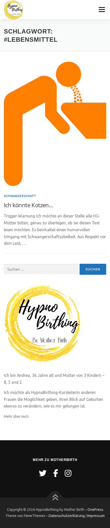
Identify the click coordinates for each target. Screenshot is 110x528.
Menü (101, 9)
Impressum (96, 516)
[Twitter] (43, 473)
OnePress (95, 510)
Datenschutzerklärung (67, 516)
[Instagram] (68, 473)
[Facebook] (55, 473)
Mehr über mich (16, 416)
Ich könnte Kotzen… (28, 205)
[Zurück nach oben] (55, 498)
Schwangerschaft (20, 195)
